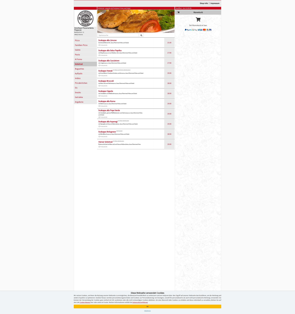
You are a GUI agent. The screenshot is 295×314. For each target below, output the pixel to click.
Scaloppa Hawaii (105, 70)
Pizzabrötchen (81, 83)
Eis (76, 87)
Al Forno (78, 59)
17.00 (169, 53)
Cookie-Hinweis (85, 302)
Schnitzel (79, 64)
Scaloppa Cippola (105, 91)
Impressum (214, 3)
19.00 (169, 73)
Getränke (79, 97)
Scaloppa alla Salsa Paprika (109, 50)
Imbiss (78, 78)
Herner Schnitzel (105, 141)
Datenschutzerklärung (140, 302)
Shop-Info (204, 3)
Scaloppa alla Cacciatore (108, 60)
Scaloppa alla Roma (106, 101)
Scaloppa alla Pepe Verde (109, 110)
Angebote (79, 102)
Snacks (78, 92)
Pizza (77, 40)
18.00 (169, 83)
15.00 (169, 42)
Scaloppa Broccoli (106, 81)
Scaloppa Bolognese (107, 131)
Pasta (77, 54)
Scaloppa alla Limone (107, 40)
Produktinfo (103, 45)
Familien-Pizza (81, 45)
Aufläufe (78, 73)
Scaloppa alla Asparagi (108, 121)
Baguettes (79, 68)
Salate (77, 49)
